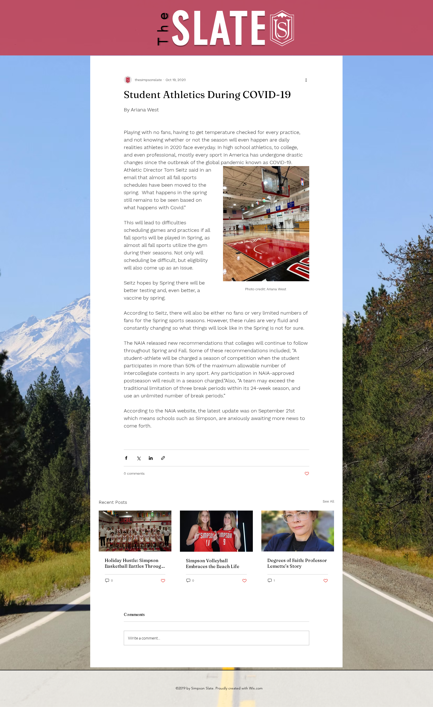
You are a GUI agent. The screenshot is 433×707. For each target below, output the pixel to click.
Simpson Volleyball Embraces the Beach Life (212, 563)
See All (328, 501)
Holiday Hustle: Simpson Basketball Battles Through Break (134, 563)
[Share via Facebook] (126, 458)
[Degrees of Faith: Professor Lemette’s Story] (297, 531)
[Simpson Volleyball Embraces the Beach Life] (216, 531)
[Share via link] (163, 458)
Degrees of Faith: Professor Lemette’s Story (297, 563)
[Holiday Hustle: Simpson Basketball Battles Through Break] (135, 531)
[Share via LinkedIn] (150, 458)
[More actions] (306, 80)
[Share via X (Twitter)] (138, 458)
